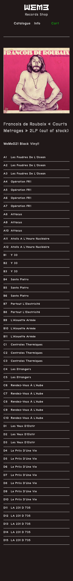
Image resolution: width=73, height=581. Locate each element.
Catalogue (22, 23)
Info (37, 23)
